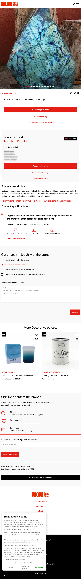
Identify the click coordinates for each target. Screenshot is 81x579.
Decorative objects (47, 201)
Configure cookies (40, 501)
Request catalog (40, 117)
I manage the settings (24, 567)
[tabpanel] (40, 48)
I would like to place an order (42, 122)
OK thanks (39, 567)
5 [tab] (39, 86)
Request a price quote (40, 110)
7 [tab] (45, 86)
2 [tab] (31, 86)
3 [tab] (34, 86)
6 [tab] (42, 86)
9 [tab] (50, 86)
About (40, 511)
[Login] (74, 4)
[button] (4, 575)
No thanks (9, 567)
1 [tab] (28, 86)
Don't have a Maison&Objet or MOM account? (19, 440)
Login (9, 238)
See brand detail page (40, 173)
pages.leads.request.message (13, 282)
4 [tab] (37, 86)
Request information (40, 166)
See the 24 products (40, 178)
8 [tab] (48, 86)
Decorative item (8, 201)
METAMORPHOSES (64, 201)
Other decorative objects (27, 201)
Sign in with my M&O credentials (40, 477)
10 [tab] (53, 86)
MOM (9, 4)
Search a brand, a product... (71, 4)
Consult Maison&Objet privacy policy (14, 559)
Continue (75, 312)
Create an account (19, 238)
